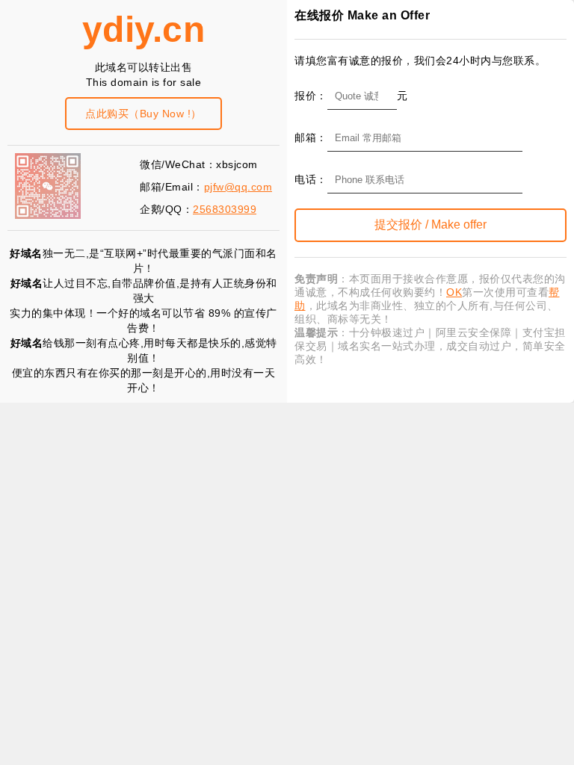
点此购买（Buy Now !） (143, 114)
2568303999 (224, 209)
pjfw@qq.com (238, 187)
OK (454, 292)
